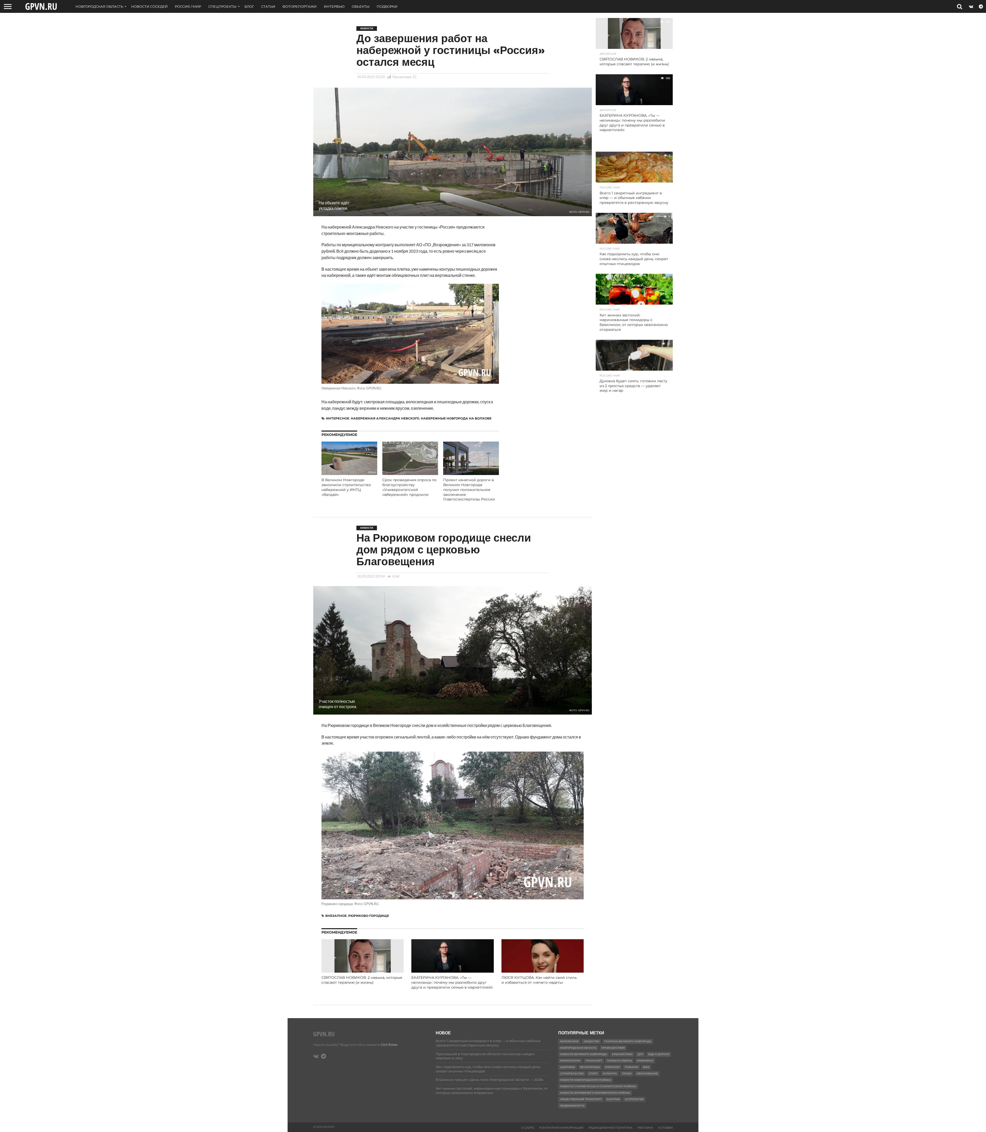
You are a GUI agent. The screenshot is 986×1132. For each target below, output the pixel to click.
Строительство (572, 1073)
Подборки (387, 6)
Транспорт (593, 1060)
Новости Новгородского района (585, 1080)
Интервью (334, 6)
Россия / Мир (188, 6)
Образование (647, 1073)
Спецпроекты (222, 6)
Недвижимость (572, 1105)
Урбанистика (622, 1054)
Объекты (360, 6)
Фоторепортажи (299, 6)
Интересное (337, 418)
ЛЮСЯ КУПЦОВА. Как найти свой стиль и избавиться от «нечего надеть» (539, 980)
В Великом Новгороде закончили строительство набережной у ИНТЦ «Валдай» (346, 487)
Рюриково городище (368, 916)
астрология (634, 1099)
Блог (249, 6)
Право (627, 1073)
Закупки (613, 1099)
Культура (610, 1073)
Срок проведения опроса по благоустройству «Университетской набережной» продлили (409, 487)
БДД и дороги (658, 1054)
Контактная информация (561, 1127)
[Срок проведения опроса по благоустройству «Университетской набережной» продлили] (410, 473)
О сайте (527, 1127)
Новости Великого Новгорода (583, 1054)
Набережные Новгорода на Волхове (456, 418)
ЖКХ (646, 1067)
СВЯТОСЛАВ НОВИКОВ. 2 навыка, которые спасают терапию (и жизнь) (361, 980)
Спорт (593, 1073)
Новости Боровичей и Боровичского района (595, 1092)
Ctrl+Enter (389, 1044)
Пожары (631, 1067)
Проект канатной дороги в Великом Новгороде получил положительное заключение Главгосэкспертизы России (469, 489)
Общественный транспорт (581, 1099)
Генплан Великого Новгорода (627, 1041)
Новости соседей (149, 6)
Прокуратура (570, 1060)
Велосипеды (590, 1067)
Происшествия (613, 1047)
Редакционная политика (610, 1127)
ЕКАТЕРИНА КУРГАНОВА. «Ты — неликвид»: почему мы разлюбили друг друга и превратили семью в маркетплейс (452, 982)
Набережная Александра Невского (385, 418)
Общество (591, 1041)
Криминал (645, 1060)
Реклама (645, 1127)
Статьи (268, 6)
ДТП (640, 1054)
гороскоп (612, 1067)
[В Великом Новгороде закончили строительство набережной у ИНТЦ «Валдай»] (349, 473)
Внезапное (336, 916)
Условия (665, 1127)
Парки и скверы (619, 1060)
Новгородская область (99, 6)
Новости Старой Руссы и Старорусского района (598, 1086)
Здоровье (567, 1067)
